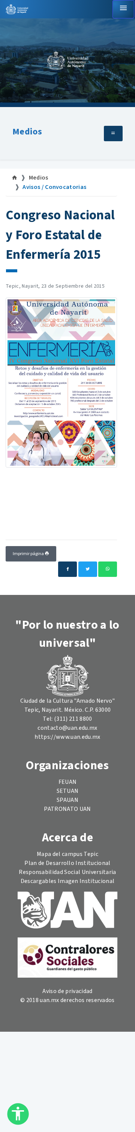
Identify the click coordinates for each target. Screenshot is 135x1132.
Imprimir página (29, 554)
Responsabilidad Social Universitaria (67, 872)
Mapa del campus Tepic (67, 854)
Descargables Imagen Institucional (68, 881)
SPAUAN (67, 800)
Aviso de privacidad (67, 991)
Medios (27, 131)
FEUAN (67, 782)
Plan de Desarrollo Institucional (67, 863)
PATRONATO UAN (67, 809)
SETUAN (68, 791)
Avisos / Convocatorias (54, 187)
